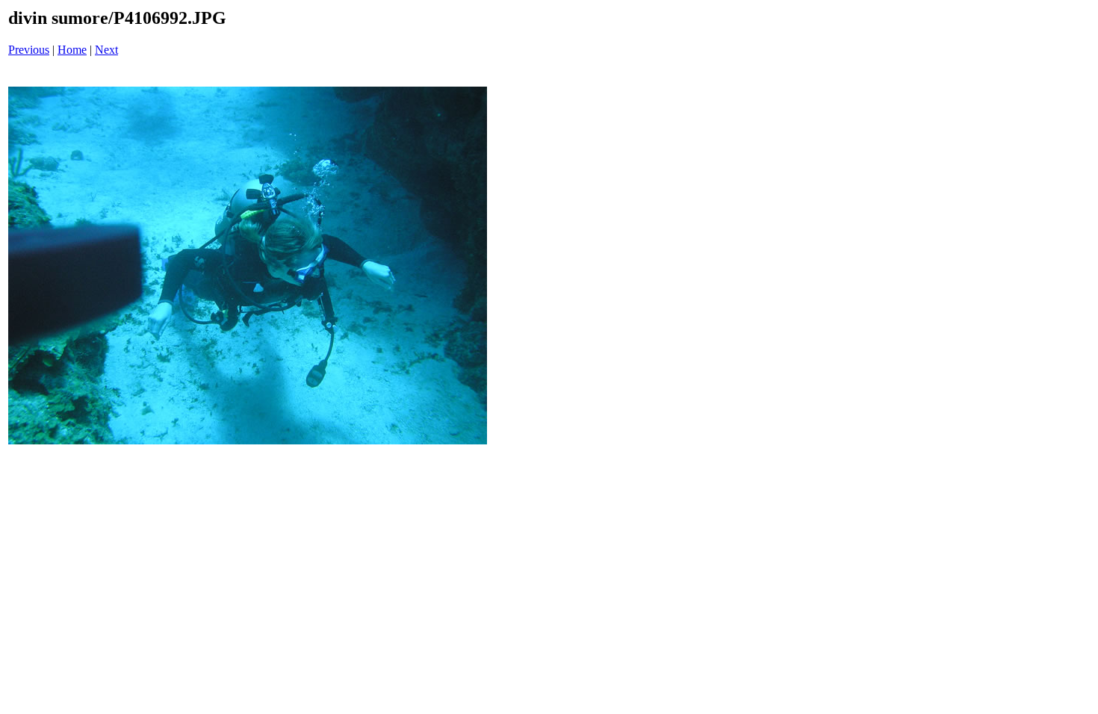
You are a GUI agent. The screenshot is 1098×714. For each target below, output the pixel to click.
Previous (28, 49)
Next (106, 49)
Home (72, 49)
